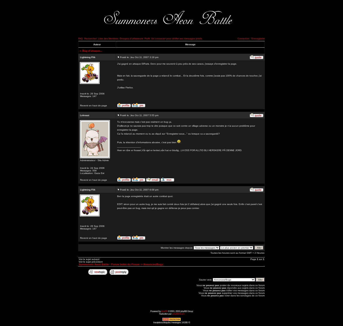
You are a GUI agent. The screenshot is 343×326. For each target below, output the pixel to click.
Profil (147, 38)
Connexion (243, 38)
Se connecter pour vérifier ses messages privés (176, 38)
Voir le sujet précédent (91, 261)
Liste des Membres (108, 38)
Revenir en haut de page (93, 105)
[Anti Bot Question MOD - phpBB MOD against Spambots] (171, 320)
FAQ (80, 38)
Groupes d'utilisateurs (131, 38)
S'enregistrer (258, 38)
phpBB (164, 311)
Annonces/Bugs (153, 264)
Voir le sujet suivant (89, 259)
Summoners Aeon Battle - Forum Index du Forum (109, 264)
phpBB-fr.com (178, 313)
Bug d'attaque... (92, 50)
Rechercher (90, 38)
